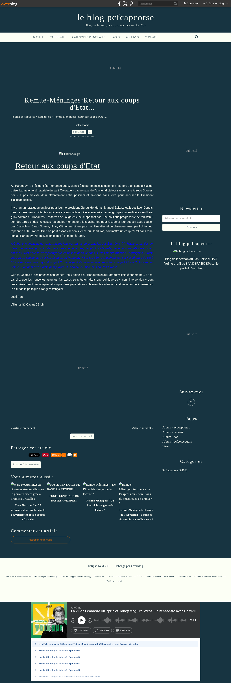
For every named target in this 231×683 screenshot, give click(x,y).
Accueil (38, 37)
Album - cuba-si (172, 432)
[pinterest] (131, 3)
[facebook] (119, 3)
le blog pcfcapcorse (115, 17)
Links (166, 446)
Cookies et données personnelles (208, 576)
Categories (44, 116)
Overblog (137, 566)
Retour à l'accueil (82, 436)
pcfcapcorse (82, 125)
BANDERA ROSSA (198, 263)
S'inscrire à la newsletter (26, 464)
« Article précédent (23, 428)
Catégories (58, 37)
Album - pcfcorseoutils (177, 441)
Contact (151, 37)
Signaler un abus (125, 576)
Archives (132, 37)
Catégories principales (88, 37)
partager (104, 630)
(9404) (174, 470)
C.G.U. (140, 576)
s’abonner (83, 630)
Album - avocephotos (176, 427)
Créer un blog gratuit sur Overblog (76, 576)
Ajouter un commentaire (40, 540)
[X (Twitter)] (125, 3)
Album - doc (170, 437)
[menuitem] (38, 37)
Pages (116, 37)
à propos (125, 630)
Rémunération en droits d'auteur (160, 576)
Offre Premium (184, 576)
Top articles (99, 576)
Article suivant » (142, 428)
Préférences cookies (114, 581)
